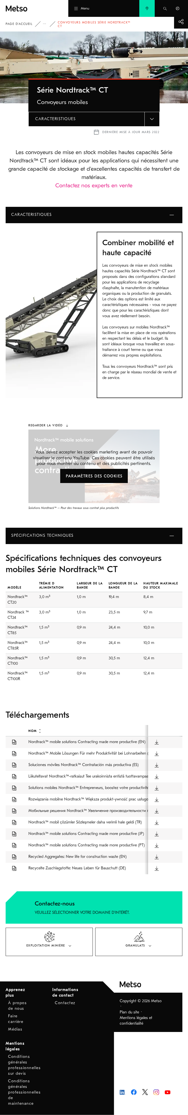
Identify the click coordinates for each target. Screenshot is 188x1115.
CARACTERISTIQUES (55, 119)
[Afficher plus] (181, 22)
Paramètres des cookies (94, 476)
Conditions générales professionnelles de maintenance (24, 1092)
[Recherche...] (165, 8)
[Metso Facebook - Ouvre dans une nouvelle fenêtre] (134, 1092)
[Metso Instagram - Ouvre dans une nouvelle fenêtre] (156, 1092)
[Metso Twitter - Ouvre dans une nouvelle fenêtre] (145, 1092)
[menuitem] (147, 8)
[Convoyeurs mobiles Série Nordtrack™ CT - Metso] (28, 8)
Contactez (65, 1003)
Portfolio (48, 24)
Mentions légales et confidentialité (136, 1021)
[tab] (49, 942)
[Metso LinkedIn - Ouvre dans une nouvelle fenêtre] (122, 1092)
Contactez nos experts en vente (93, 185)
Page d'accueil (19, 24)
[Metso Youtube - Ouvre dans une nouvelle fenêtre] (167, 1092)
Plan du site (129, 1012)
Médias (15, 1029)
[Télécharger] (157, 742)
